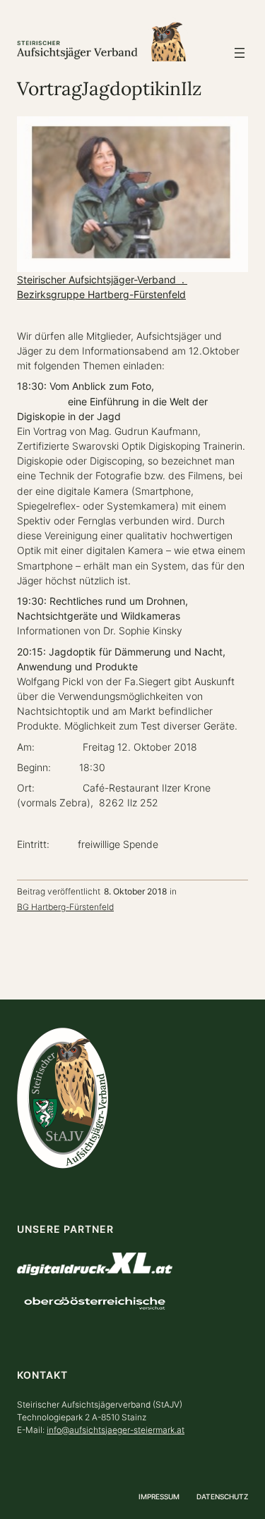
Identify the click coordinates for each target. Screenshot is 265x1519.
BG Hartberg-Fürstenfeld (65, 907)
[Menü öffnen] (239, 52)
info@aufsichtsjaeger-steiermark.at (115, 1430)
